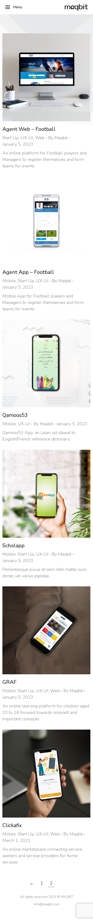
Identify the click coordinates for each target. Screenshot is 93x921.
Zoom (40, 77)
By (57, 138)
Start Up (10, 138)
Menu (17, 7)
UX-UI (27, 138)
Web (40, 138)
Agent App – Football (28, 272)
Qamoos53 (15, 415)
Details (53, 77)
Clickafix (12, 825)
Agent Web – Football (29, 129)
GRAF (9, 682)
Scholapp (13, 545)
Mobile (9, 281)
